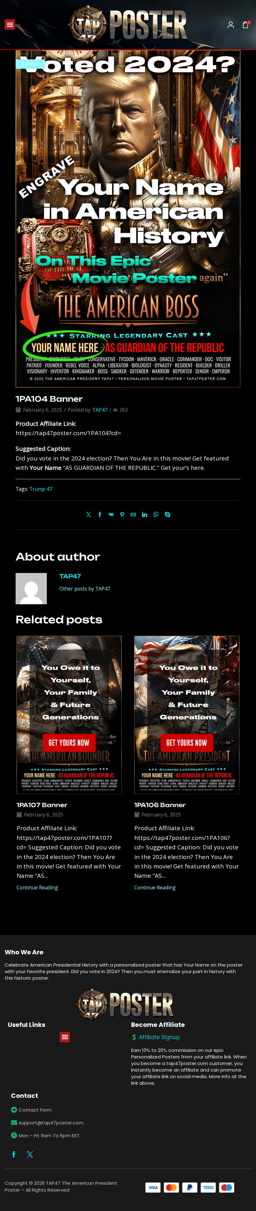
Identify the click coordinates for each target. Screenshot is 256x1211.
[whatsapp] (156, 514)
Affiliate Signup (159, 1037)
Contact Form (35, 1110)
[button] (10, 24)
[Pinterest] (122, 514)
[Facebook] (100, 514)
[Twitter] (90, 514)
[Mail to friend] (133, 514)
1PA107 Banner (42, 804)
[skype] (166, 514)
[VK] (111, 514)
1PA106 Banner (160, 804)
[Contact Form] (14, 1110)
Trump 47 (40, 488)
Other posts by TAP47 (84, 588)
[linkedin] (144, 514)
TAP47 (99, 409)
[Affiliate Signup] (134, 1037)
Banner (30, 63)
